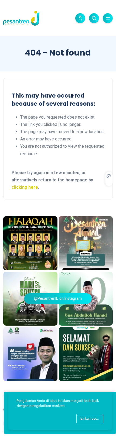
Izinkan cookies (91, 418)
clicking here (25, 187)
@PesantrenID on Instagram (58, 298)
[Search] (94, 18)
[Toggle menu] (108, 18)
